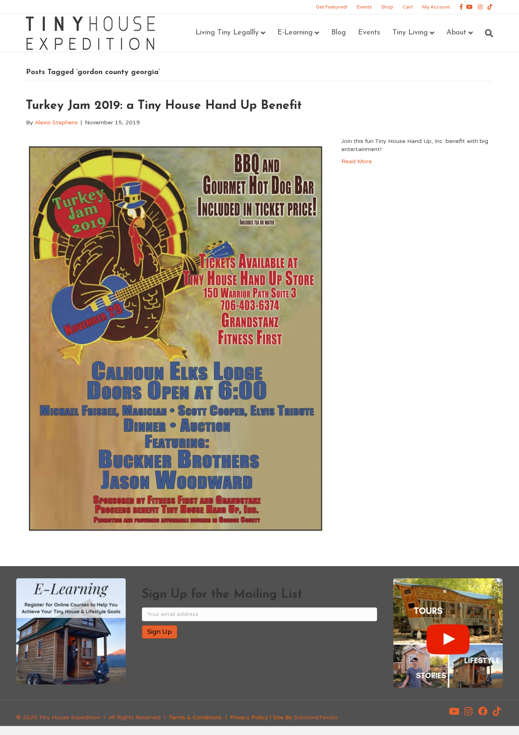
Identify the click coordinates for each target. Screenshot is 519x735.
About (456, 32)
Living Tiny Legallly (227, 32)
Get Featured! (331, 7)
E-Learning (295, 32)
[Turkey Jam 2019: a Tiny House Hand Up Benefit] (175, 337)
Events (364, 7)
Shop (387, 7)
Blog (338, 32)
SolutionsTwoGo (316, 717)
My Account (436, 7)
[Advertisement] (237, 671)
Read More (356, 161)
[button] (454, 711)
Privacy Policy (249, 717)
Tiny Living (410, 32)
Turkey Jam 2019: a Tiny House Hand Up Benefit (164, 106)
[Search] (486, 33)
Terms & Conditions (195, 717)
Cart (408, 7)
